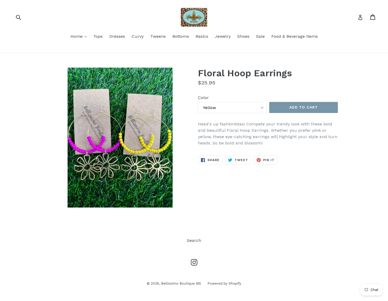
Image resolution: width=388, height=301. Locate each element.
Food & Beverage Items (294, 36)
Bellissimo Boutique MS (181, 283)
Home (79, 36)
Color (203, 97)
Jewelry (223, 36)
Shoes (243, 36)
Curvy (138, 36)
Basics (202, 36)
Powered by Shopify (224, 283)
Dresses (117, 36)
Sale (260, 36)
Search (194, 240)
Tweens (158, 36)
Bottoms (180, 36)
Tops (98, 36)
